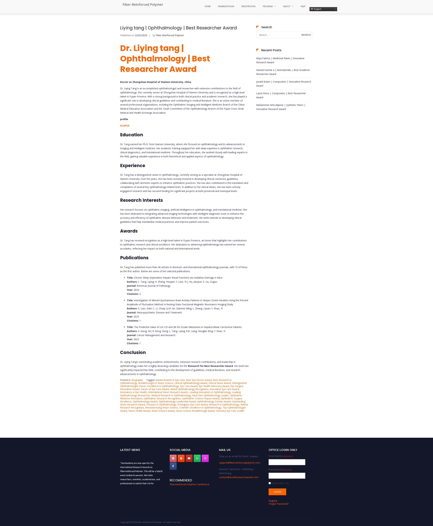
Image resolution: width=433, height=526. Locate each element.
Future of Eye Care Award (155, 389)
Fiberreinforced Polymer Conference (189, 484)
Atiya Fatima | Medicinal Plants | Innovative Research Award (280, 60)
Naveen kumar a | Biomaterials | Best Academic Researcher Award (283, 72)
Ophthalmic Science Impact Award (200, 398)
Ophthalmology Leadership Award (177, 401)
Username (281, 456)
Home (208, 6)
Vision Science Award (163, 410)
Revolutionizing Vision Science (161, 407)
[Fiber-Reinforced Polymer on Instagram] (205, 458)
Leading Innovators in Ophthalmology (210, 392)
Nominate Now (226, 6)
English (317, 9)
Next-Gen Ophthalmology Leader (210, 395)
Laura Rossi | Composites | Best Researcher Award (281, 95)
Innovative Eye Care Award (224, 389)
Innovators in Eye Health (133, 392)
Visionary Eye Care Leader (230, 410)
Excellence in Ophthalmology (163, 386)
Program (268, 6)
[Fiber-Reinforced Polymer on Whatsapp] (197, 458)
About (286, 6)
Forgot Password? (279, 503)
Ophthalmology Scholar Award (214, 401)
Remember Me (280, 483)
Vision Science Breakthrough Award (195, 410)
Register (273, 500)
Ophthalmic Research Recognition (162, 398)
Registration (248, 6)
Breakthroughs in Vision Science (155, 383)
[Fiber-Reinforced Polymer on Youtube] (189, 458)
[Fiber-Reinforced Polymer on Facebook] (173, 466)
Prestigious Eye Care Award (192, 404)
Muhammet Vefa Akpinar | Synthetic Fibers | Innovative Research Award (280, 107)
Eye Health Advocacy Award (214, 386)
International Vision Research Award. (168, 392)
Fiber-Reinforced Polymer (143, 4)
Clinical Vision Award (220, 383)
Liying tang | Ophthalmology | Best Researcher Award (178, 28)
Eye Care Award (188, 386)
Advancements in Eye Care (170, 380)
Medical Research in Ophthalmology (171, 395)
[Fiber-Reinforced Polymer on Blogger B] (181, 458)
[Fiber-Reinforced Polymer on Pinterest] (173, 458)
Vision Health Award (139, 410)
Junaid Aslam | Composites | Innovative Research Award (283, 83)
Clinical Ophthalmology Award (191, 383)
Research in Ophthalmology (224, 404)
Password (280, 469)
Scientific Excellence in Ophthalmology (200, 407)
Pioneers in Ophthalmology (161, 404)
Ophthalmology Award (145, 401)
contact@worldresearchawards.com (238, 477)
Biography (137, 380)
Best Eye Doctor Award (199, 380)
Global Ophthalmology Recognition (189, 389)
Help (303, 6)
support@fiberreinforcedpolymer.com (239, 462)
